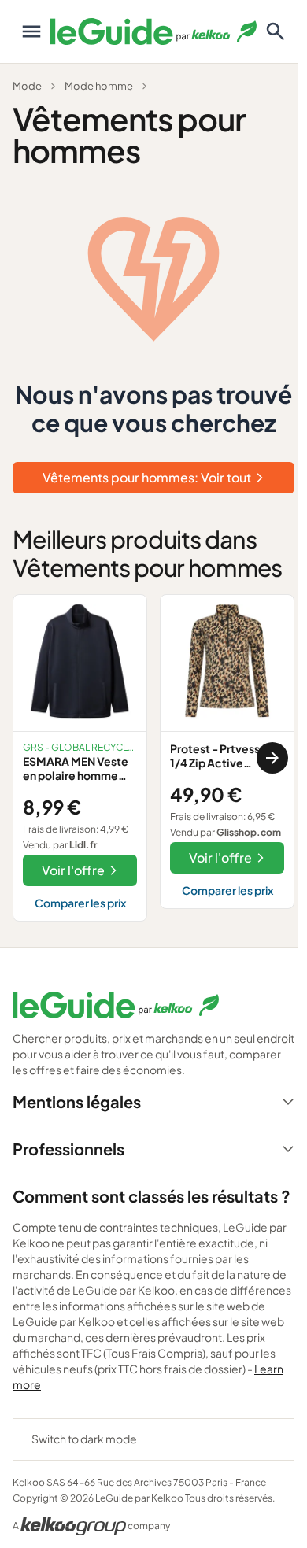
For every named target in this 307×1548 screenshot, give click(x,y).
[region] (153, 758)
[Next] (272, 758)
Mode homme (99, 85)
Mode (27, 85)
